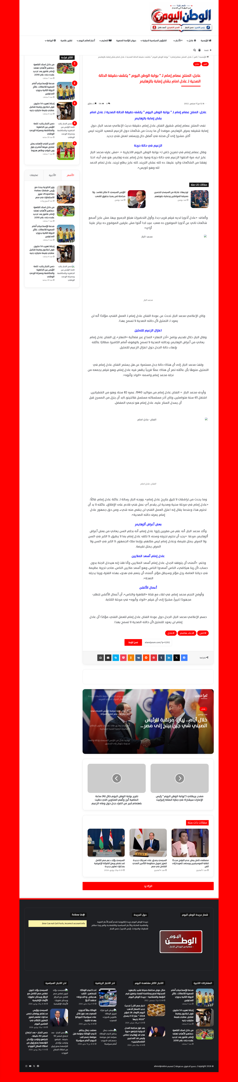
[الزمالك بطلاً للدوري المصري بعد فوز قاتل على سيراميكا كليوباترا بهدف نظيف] (108, 1017)
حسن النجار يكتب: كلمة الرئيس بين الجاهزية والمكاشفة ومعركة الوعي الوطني (41, 129)
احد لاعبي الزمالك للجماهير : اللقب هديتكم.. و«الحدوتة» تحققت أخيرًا (86, 995)
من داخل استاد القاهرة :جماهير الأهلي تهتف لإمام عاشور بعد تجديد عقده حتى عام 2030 (43, 70)
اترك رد (148, 886)
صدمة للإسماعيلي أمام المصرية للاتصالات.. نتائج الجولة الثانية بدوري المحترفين (43, 89)
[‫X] (176, 657)
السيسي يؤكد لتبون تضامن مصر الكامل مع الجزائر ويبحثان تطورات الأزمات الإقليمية (37, 995)
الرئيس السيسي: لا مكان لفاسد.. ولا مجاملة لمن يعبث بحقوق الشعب (108, 194)
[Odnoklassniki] (131, 657)
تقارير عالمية (66, 40)
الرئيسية (205, 40)
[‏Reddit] (146, 657)
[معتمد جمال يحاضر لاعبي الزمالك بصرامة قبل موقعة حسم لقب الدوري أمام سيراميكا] (108, 1038)
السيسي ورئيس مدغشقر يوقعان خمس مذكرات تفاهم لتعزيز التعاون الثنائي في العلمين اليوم (37, 1017)
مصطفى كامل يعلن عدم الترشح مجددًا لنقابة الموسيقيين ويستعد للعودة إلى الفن (190, 863)
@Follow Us (78, 915)
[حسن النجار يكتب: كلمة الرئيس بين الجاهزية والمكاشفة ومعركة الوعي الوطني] (66, 131)
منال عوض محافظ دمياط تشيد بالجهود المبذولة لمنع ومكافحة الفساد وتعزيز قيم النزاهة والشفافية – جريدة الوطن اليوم (145, 993)
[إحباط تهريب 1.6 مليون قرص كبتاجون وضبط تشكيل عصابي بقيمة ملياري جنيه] (66, 111)
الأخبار (178, 40)
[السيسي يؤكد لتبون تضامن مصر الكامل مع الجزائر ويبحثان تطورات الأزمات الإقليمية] (59, 997)
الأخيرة (52, 175)
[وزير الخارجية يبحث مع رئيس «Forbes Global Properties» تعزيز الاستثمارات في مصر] (66, 194)
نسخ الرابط (133, 642)
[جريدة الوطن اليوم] (181, 18)
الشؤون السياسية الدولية (154, 40)
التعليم (105, 40)
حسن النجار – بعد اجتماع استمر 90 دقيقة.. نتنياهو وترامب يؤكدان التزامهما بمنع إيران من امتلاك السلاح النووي (36, 1039)
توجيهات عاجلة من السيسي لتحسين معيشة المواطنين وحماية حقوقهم (171, 194)
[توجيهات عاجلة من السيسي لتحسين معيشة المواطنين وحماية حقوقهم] (200, 199)
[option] (148, 721)
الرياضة (50, 40)
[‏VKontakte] (138, 657)
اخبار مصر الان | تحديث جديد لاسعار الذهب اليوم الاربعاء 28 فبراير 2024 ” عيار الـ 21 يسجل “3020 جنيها (134, 1012)
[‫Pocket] (123, 657)
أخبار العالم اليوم (87, 40)
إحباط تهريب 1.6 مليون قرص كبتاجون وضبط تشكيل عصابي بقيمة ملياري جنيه (41, 107)
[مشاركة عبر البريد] (108, 657)
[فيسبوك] (184, 657)
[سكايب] (116, 657)
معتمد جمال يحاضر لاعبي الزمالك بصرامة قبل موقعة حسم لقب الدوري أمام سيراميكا (84, 1035)
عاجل (191, 40)
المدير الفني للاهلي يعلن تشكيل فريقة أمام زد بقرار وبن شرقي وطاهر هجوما (42, 147)
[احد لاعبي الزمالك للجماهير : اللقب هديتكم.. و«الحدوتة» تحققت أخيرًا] (108, 997)
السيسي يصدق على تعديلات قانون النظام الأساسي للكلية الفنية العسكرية (177, 723)
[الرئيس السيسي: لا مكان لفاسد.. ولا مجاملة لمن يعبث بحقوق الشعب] (137, 199)
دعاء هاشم (186, 633)
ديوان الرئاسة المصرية (126, 40)
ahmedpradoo (160, 1066)
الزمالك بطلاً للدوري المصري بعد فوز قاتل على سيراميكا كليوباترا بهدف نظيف (85, 1015)
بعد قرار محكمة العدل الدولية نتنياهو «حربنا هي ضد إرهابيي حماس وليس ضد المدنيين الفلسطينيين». (134, 1034)
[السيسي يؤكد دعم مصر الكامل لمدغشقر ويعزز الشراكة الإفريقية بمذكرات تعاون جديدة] (106, 843)
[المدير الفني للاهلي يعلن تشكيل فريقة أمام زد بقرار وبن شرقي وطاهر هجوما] (66, 151)
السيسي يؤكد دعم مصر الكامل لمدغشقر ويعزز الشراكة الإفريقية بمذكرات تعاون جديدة (109, 863)
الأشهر (70, 175)
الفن (195, 57)
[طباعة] (100, 657)
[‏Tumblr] (161, 657)
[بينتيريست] (154, 657)
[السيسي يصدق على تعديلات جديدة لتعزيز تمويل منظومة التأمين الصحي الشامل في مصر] (148, 843)
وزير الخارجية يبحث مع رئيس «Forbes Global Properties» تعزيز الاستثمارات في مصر (44, 192)
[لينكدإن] (169, 657)
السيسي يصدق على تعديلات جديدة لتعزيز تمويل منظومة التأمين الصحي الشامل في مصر (149, 863)
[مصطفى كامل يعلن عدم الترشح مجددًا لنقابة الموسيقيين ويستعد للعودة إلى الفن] (190, 843)
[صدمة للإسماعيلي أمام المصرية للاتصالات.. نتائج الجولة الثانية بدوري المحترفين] (66, 91)
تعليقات (34, 175)
